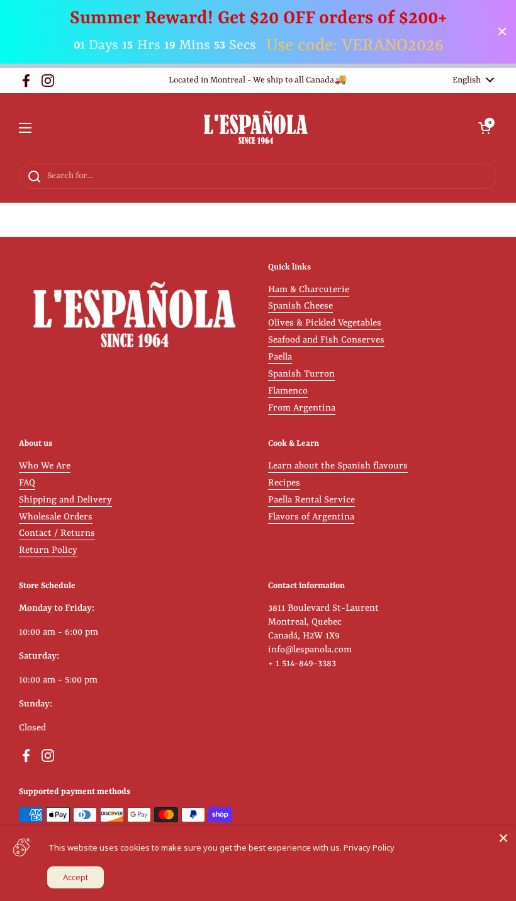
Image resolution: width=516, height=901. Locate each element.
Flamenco (288, 391)
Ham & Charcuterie (308, 290)
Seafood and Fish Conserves (326, 340)
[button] (484, 127)
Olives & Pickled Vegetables (324, 323)
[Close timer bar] (502, 31)
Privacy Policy (369, 847)
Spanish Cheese (300, 306)
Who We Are (44, 466)
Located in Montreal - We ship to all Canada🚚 (258, 80)
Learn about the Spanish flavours (338, 466)
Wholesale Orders (56, 517)
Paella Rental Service (311, 500)
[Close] (503, 838)
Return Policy (48, 550)
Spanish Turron (301, 374)
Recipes (284, 483)
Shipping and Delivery (65, 500)
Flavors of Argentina (311, 517)
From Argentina (301, 408)
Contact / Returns (57, 533)
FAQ (27, 483)
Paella (280, 357)
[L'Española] (255, 128)
